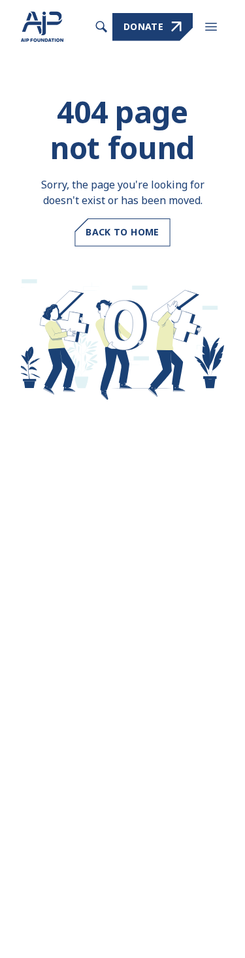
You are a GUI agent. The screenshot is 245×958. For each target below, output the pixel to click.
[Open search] (101, 27)
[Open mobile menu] (211, 27)
